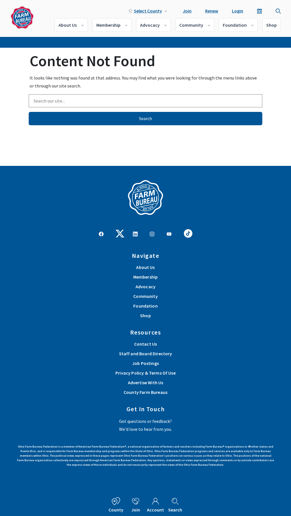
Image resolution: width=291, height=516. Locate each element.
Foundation (235, 25)
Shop (271, 25)
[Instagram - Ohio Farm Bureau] (152, 233)
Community (191, 25)
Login (237, 11)
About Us (68, 25)
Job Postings (145, 363)
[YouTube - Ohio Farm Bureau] (169, 233)
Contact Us (145, 344)
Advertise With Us (145, 382)
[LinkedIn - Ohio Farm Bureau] (135, 233)
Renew (211, 11)
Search (145, 118)
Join (187, 11)
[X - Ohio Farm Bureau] (120, 233)
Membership (108, 25)
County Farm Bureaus (145, 392)
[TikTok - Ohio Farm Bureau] (188, 233)
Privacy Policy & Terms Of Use (145, 373)
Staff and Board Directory (145, 353)
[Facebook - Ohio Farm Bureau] (101, 233)
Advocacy (150, 25)
